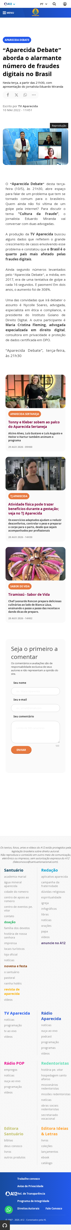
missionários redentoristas (50, 1086)
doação (10, 922)
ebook (45, 1157)
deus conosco (13, 1146)
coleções (46, 1146)
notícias (9, 960)
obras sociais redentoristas (50, 1107)
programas (48, 1048)
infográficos (49, 909)
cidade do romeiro (16, 891)
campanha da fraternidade (50, 884)
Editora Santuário (13, 1131)
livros (7, 1152)
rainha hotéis (13, 983)
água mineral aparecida (13, 884)
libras (45, 914)
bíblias (8, 1140)
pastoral (9, 978)
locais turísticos (14, 949)
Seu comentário (23, 716)
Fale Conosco (54, 1208)
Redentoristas (55, 1063)
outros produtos (14, 1157)
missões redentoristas (55, 1094)
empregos (10, 1070)
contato (9, 916)
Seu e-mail (20, 699)
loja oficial (11, 954)
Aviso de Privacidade (30, 1186)
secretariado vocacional (49, 1116)
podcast (46, 1036)
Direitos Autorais (28, 1208)
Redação (49, 870)
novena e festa (15, 966)
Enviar (21, 750)
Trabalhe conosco (28, 1179)
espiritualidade (51, 897)
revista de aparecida (12, 991)
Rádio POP (14, 1063)
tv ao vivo (10, 1031)
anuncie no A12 (53, 943)
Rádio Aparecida (51, 1015)
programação (13, 1025)
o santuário (11, 972)
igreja (45, 903)
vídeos (8, 999)
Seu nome (19, 683)
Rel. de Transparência (31, 1193)
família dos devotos (17, 928)
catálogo (46, 1163)
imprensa (10, 943)
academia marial (15, 876)
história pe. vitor (52, 1070)
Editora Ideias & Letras (54, 1131)
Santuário (13, 870)
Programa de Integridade (33, 1201)
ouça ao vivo (49, 1031)
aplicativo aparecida (54, 876)
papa (44, 931)
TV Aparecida (17, 1013)
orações (46, 926)
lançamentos (49, 1152)
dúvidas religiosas (53, 891)
